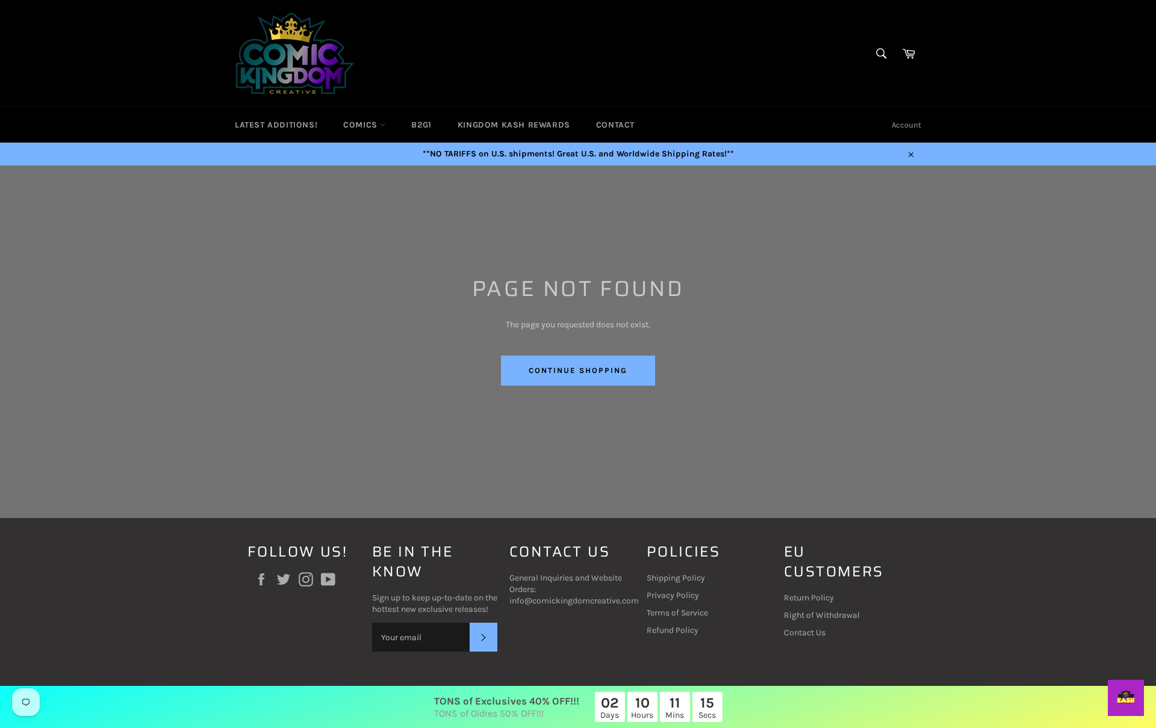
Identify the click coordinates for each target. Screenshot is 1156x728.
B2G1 (421, 125)
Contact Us (804, 633)
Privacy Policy (673, 595)
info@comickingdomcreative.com (574, 601)
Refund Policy (672, 630)
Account (906, 124)
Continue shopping (578, 370)
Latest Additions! (276, 125)
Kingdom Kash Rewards (514, 125)
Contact (615, 125)
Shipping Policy (676, 578)
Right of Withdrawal (822, 615)
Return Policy (809, 598)
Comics (361, 125)
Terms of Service (677, 613)
